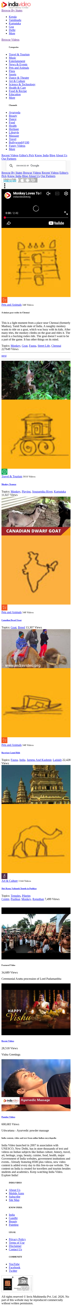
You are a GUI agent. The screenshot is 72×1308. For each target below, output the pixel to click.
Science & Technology (22, 84)
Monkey (15, 345)
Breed (21, 627)
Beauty (13, 115)
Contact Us (15, 1249)
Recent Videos (9, 155)
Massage (14, 135)
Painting (13, 1224)
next (3, 355)
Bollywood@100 (19, 142)
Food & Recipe (18, 91)
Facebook (14, 1267)
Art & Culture (17, 81)
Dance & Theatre (19, 77)
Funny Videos (17, 145)
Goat (25, 345)
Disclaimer (15, 1246)
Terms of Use (17, 1242)
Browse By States (11, 10)
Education (15, 94)
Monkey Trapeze (8, 484)
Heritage (14, 129)
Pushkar (15, 899)
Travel (12, 139)
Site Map (14, 1200)
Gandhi (13, 1218)
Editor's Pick (26, 155)
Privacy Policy (17, 1239)
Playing (26, 491)
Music (12, 57)
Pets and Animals (19, 67)
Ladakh (57, 759)
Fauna (32, 345)
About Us (61, 155)
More (12, 33)
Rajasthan (38, 899)
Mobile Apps (16, 1193)
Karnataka (15, 23)
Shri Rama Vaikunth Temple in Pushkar (19, 888)
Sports (12, 74)
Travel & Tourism (19, 54)
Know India (42, 155)
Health (13, 125)
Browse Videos (10, 39)
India (22, 759)
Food (12, 122)
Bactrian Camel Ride (10, 752)
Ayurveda (14, 112)
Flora (12, 71)
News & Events (18, 64)
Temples (15, 895)
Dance (12, 119)
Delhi (12, 30)
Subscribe (14, 1196)
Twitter (13, 1270)
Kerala (13, 16)
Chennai (56, 345)
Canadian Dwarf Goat (11, 620)
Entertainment (17, 61)
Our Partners (8, 158)
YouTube (14, 1264)
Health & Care (17, 87)
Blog (52, 155)
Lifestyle (14, 132)
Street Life (44, 345)
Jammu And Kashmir (39, 759)
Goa (11, 26)
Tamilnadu (15, 20)
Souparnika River (42, 491)
